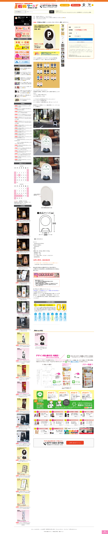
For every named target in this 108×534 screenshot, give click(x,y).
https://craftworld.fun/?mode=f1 (46, 264)
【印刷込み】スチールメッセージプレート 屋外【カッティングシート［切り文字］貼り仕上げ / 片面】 (23, 118)
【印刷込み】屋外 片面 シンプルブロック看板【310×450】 (25, 283)
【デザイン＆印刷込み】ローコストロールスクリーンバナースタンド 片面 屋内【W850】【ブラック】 (23, 395)
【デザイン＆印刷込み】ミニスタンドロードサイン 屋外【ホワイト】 (41, 348)
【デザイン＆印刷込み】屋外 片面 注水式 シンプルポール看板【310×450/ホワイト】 (23, 154)
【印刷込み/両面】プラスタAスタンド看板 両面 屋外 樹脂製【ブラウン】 (23, 128)
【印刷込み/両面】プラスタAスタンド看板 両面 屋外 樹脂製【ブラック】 (23, 131)
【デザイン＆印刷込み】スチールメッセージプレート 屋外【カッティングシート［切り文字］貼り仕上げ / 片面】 (23, 444)
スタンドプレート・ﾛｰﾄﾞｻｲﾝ (41, 18)
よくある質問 (42, 529)
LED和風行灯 (79, 12)
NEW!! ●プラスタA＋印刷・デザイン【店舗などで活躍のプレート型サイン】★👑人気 (51, 17)
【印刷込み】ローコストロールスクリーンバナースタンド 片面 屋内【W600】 (23, 112)
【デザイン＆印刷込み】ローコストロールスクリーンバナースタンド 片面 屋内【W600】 (23, 115)
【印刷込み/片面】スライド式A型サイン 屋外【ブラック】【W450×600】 (23, 476)
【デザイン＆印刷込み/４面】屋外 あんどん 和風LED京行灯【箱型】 (23, 109)
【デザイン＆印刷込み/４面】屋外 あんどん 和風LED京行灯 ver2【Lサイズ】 (23, 236)
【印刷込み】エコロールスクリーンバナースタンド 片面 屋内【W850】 (23, 508)
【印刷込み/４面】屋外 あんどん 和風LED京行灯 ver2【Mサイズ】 (24, 252)
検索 (52, 11)
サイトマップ (66, 529)
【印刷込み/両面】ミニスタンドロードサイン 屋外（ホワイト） (24, 461)
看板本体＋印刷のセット (40, 16)
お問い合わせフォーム (75, 442)
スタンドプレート (49, 16)
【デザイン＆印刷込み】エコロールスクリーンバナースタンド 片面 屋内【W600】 (23, 362)
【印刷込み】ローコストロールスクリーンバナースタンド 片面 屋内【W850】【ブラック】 (23, 378)
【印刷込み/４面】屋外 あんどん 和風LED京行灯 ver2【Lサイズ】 (24, 268)
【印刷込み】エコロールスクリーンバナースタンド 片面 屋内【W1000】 (23, 412)
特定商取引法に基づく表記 (50, 529)
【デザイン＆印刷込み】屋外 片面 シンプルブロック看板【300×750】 (23, 143)
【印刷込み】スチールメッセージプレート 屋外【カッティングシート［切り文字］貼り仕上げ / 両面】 (23, 122)
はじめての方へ (37, 529)
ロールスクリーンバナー (71, 12)
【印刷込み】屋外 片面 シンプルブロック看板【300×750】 (24, 299)
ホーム (32, 529)
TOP (34, 16)
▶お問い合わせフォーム (73, 55)
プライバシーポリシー (59, 529)
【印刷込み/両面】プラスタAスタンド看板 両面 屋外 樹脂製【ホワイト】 (23, 134)
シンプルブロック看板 (86, 12)
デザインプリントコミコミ (61, 12)
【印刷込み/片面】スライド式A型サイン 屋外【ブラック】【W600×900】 (23, 492)
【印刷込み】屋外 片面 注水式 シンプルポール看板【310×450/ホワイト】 (23, 151)
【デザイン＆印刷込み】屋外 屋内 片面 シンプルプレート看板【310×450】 (23, 148)
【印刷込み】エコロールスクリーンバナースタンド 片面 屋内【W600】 (23, 346)
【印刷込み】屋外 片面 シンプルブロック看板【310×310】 (25, 330)
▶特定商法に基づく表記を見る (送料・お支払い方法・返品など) (79, 56)
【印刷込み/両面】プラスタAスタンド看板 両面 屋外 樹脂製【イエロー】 (23, 126)
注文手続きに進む (80, 39)
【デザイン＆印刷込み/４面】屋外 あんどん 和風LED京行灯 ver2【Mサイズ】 (23, 221)
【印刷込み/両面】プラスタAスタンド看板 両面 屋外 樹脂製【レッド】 (23, 137)
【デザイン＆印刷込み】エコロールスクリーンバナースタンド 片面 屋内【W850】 (23, 523)
